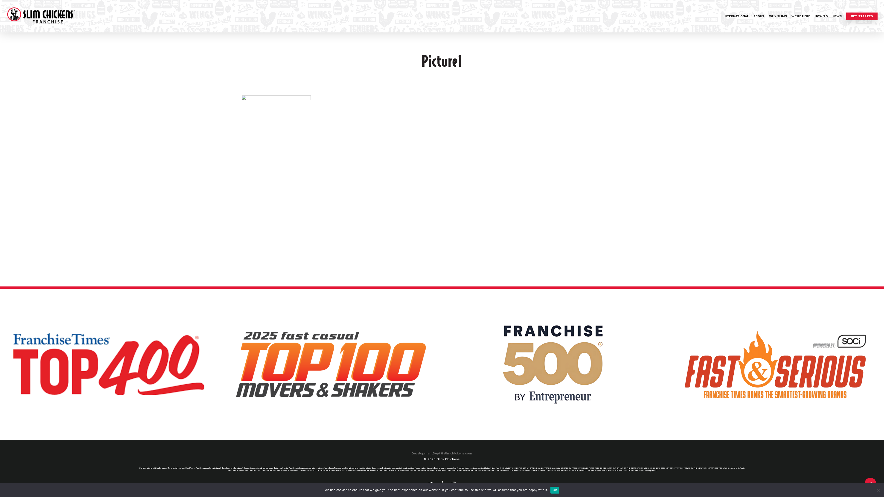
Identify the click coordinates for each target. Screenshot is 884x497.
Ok (555, 490)
